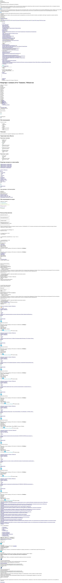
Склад (18, 46)
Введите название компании (5, 286)
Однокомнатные (22, 31)
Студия (16, 31)
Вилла (8, 33)
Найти (3, 43)
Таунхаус (16, 33)
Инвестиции (47, 62)
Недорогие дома (12, 37)
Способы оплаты (5, 530)
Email (1, 290)
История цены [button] (2, 87)
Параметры (4, 102)
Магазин (20, 46)
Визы (50, 62)
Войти (3, 72)
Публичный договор (5, 535)
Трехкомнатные (33, 31)
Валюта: (3, 70)
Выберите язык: (5, 69)
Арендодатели (16, 40)
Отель (8, 46)
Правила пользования (6, 533)
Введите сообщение (4, 267)
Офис (10, 46)
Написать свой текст (5, 269)
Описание (4, 101)
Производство (14, 46)
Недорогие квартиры (5, 37)
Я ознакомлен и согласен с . (14, 300)
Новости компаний (5, 62)
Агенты (12, 40)
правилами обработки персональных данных (18, 300)
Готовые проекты (18, 28)
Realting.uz (4, 78)
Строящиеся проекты (5, 28)
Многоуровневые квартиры (10, 31)
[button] (2, 21)
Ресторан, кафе (4, 46)
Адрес (3, 100)
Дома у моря (4, 33)
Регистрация (4, 73)
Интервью (14, 62)
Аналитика (11, 62)
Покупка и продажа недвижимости (27, 62)
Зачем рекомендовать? (4, 570)
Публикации (4, 527)
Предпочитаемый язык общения (5, 292)
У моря (19, 31)
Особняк (13, 33)
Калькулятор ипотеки (5, 104)
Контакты (4, 529)
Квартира (3, 52)
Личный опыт (18, 62)
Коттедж (10, 33)
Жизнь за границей (41, 62)
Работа (37, 62)
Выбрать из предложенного (6, 268)
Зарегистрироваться (3, 563)
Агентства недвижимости (6, 40)
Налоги (34, 62)
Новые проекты (12, 28)
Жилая (3, 79)
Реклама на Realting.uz (6, 532)
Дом (9, 52)
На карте (3, 103)
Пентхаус (3, 31)
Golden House (2, 244)
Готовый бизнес (24, 46)
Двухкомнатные (28, 31)
